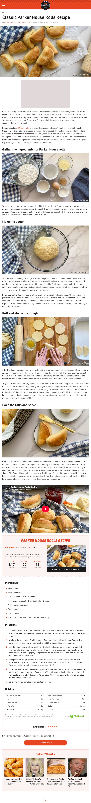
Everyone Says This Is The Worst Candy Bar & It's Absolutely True (56, 781)
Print (33, 548)
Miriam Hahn (8, 22)
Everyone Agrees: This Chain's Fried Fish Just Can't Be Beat (13, 781)
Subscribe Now (45, 743)
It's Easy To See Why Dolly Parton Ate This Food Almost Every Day (35, 781)
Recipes (5, 12)
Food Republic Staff (23, 22)
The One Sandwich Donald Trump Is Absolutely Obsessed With (76, 782)
